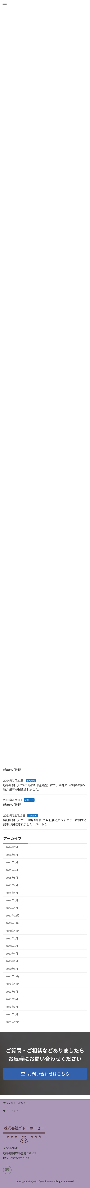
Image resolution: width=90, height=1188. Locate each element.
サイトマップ (10, 1111)
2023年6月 (12, 946)
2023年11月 (12, 923)
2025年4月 (12, 885)
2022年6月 (12, 991)
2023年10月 (12, 930)
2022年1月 (12, 1014)
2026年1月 (12, 854)
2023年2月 (12, 961)
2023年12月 (12, 915)
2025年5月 (12, 877)
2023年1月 (12, 968)
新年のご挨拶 (12, 770)
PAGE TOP (83, 1148)
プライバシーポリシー (15, 1103)
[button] (45, 1074)
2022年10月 (12, 984)
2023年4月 (12, 953)
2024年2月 (12, 900)
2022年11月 (12, 976)
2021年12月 (12, 1022)
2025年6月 (12, 870)
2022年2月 (12, 1006)
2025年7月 (12, 862)
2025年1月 (12, 892)
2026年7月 (12, 847)
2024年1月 (12, 908)
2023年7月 (12, 938)
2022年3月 (12, 999)
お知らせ (31, 780)
